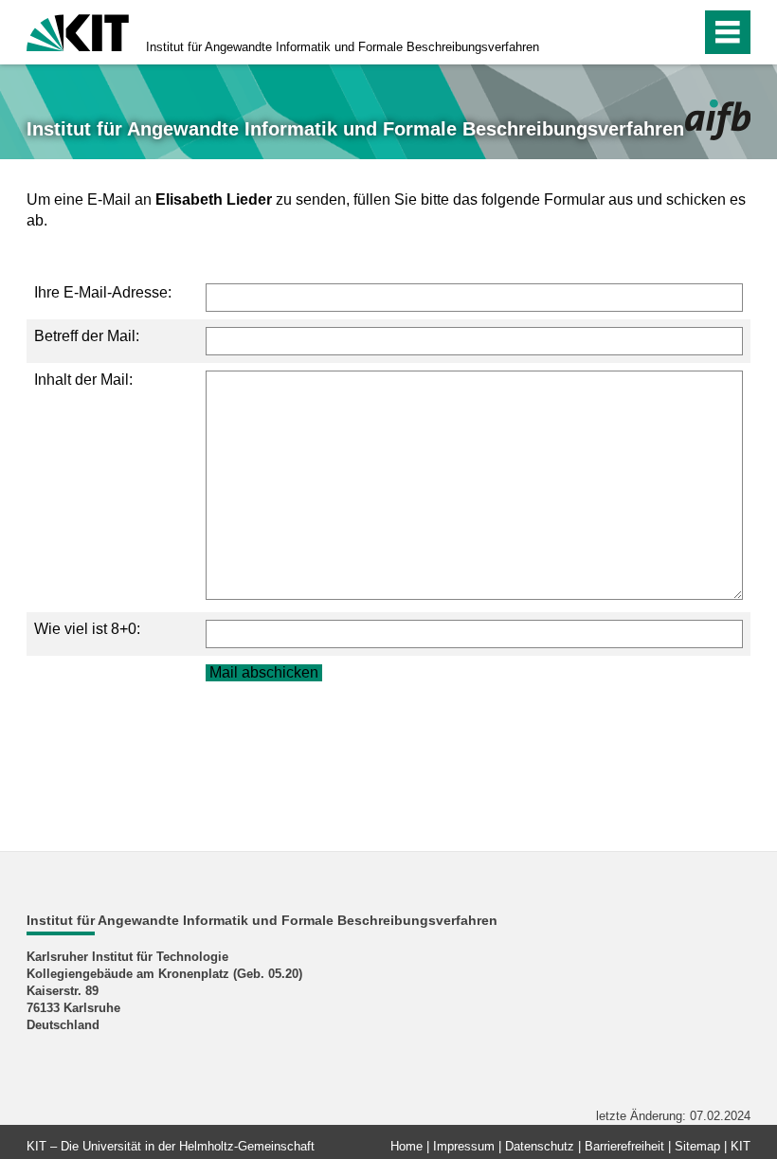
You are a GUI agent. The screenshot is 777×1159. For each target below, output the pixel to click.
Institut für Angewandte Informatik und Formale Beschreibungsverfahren (342, 47)
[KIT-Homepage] (78, 30)
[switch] (646, 32)
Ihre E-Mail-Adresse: (103, 292)
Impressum (464, 1146)
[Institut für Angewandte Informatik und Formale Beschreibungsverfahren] (717, 120)
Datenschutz (539, 1146)
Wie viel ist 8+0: (87, 629)
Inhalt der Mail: (83, 379)
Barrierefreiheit (624, 1146)
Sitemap (697, 1146)
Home (406, 1146)
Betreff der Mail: (86, 336)
